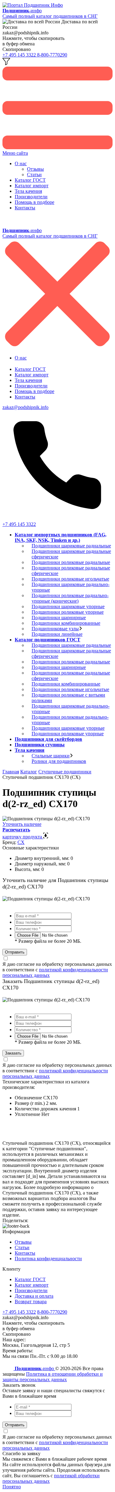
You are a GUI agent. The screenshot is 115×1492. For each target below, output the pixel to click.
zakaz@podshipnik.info (25, 407)
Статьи (34, 174)
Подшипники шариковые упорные (68, 606)
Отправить (15, 952)
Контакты (25, 207)
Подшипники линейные (57, 634)
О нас (21, 163)
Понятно (11, 1486)
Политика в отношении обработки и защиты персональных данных (52, 1376)
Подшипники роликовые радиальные (71, 562)
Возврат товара (31, 1301)
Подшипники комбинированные (66, 623)
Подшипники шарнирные (59, 617)
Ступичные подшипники (64, 771)
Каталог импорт (31, 185)
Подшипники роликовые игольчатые (70, 578)
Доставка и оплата (34, 1296)
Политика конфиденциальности (48, 1258)
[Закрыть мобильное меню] (57, 347)
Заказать (13, 1053)
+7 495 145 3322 (19, 54)
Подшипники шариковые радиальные (71, 545)
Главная (10, 771)
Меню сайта (15, 153)
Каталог (28, 771)
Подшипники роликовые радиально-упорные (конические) (70, 598)
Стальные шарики (51, 755)
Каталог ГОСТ (30, 180)
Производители (31, 196)
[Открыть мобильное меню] (57, 147)
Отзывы (35, 169)
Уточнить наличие (21, 824)
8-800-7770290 (52, 54)
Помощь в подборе (34, 202)
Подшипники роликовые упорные (68, 612)
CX (21, 842)
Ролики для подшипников (59, 761)
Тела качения (28, 191)
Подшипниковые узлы (55, 628)
